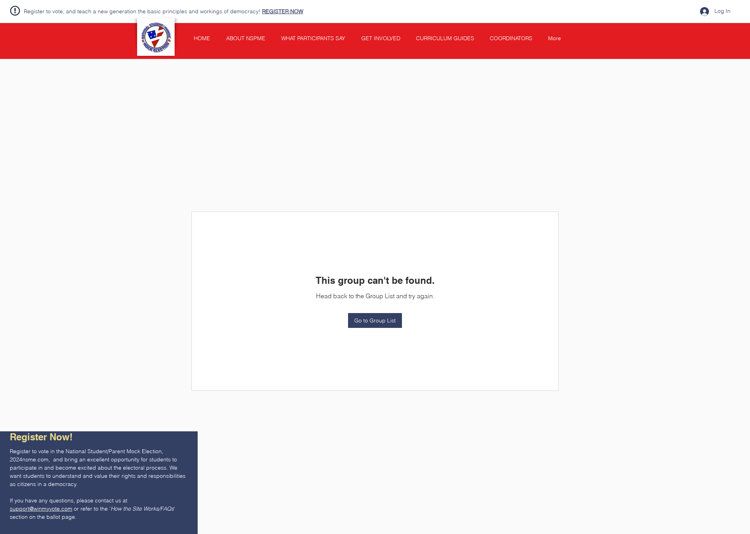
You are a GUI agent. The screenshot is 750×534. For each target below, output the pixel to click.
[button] (181, 420)
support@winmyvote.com (41, 508)
